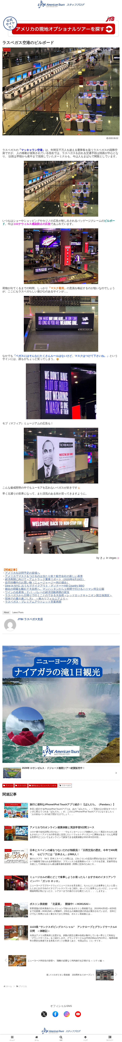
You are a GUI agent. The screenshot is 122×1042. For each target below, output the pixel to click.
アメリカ (9, 785)
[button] (112, 637)
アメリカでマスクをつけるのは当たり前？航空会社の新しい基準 (44, 576)
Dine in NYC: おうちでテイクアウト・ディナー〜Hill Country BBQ (44, 585)
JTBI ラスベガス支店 (30, 619)
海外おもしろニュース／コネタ (43, 785)
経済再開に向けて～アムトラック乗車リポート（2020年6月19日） (45, 579)
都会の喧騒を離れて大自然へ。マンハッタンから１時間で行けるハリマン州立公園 (54, 589)
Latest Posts (18, 612)
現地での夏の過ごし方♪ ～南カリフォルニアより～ (36, 598)
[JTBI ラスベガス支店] (10, 624)
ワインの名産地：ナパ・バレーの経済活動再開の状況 (37, 592)
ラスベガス (22, 785)
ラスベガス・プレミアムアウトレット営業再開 (33, 601)
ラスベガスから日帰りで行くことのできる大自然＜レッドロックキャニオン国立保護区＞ (58, 595)
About (6, 612)
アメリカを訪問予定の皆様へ (22, 572)
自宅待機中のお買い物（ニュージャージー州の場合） (37, 582)
